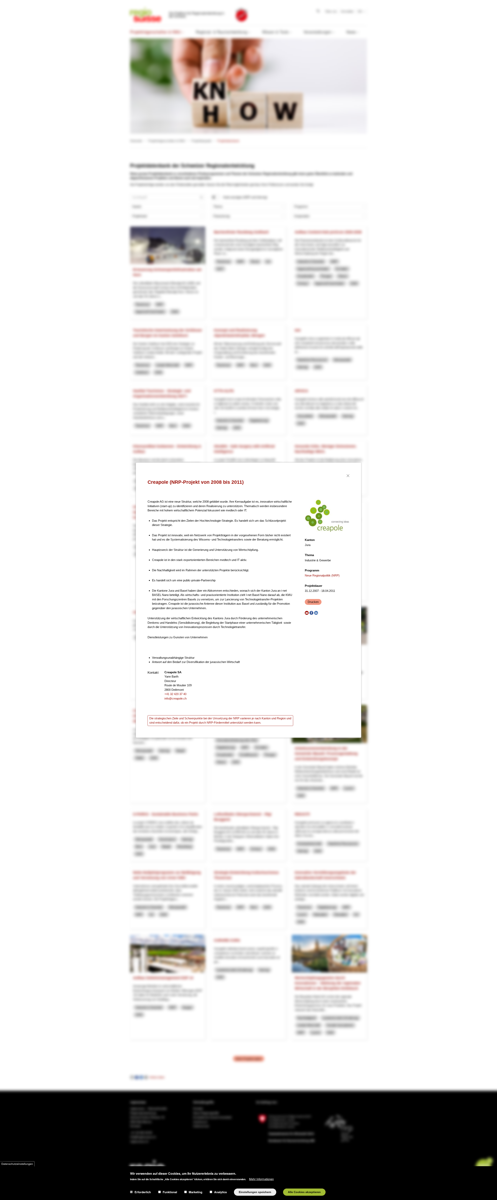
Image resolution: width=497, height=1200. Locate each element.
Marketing (195, 1192)
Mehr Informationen (261, 1179)
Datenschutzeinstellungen (17, 1164)
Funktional (170, 1192)
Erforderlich (143, 1192)
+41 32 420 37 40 (175, 694)
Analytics (220, 1192)
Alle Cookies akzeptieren (304, 1191)
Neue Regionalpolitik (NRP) (322, 575)
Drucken (313, 601)
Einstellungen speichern (255, 1191)
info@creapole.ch (175, 698)
